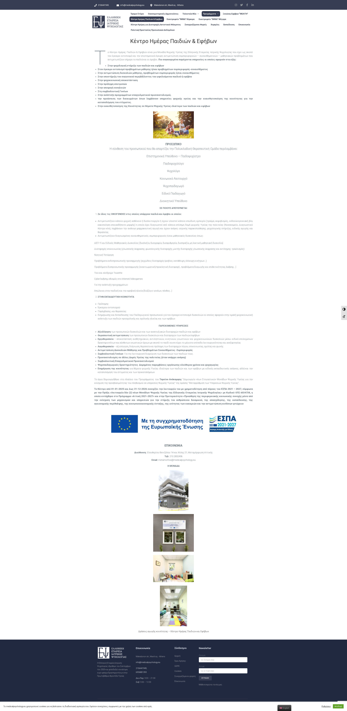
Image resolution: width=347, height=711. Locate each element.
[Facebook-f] (247, 5)
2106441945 (141, 668)
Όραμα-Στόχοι (137, 14)
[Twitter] (241, 5)
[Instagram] (236, 5)
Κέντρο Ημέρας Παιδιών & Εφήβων (147, 19)
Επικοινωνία (244, 25)
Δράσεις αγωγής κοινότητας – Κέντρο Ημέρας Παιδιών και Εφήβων (173, 631)
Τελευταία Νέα (189, 14)
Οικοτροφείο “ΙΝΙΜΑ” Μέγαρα (212, 19)
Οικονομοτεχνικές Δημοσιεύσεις (163, 14)
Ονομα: (202, 655)
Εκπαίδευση (228, 25)
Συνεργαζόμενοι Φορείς (196, 25)
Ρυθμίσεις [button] (326, 706)
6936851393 (141, 672)
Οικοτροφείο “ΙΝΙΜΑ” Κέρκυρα (181, 19)
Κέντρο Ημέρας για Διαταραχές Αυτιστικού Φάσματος (156, 25)
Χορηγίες (215, 25)
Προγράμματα (209, 14)
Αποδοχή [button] (338, 706)
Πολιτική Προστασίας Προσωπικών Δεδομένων (153, 30)
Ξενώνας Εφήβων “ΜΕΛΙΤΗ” (235, 14)
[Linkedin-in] (252, 5)
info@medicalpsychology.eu (148, 662)
